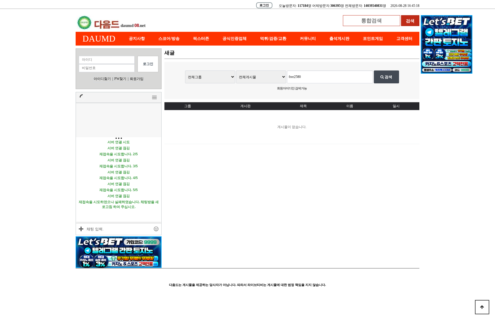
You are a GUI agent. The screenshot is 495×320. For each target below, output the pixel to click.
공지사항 (137, 38)
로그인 (264, 5)
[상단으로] (482, 307)
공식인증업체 (235, 38)
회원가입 (137, 79)
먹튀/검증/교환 (273, 38)
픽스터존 (201, 38)
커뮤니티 (308, 38)
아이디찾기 (102, 79)
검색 (388, 77)
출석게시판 (339, 38)
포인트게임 (373, 38)
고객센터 (404, 38)
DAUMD (98, 38)
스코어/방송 (169, 38)
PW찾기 (120, 79)
